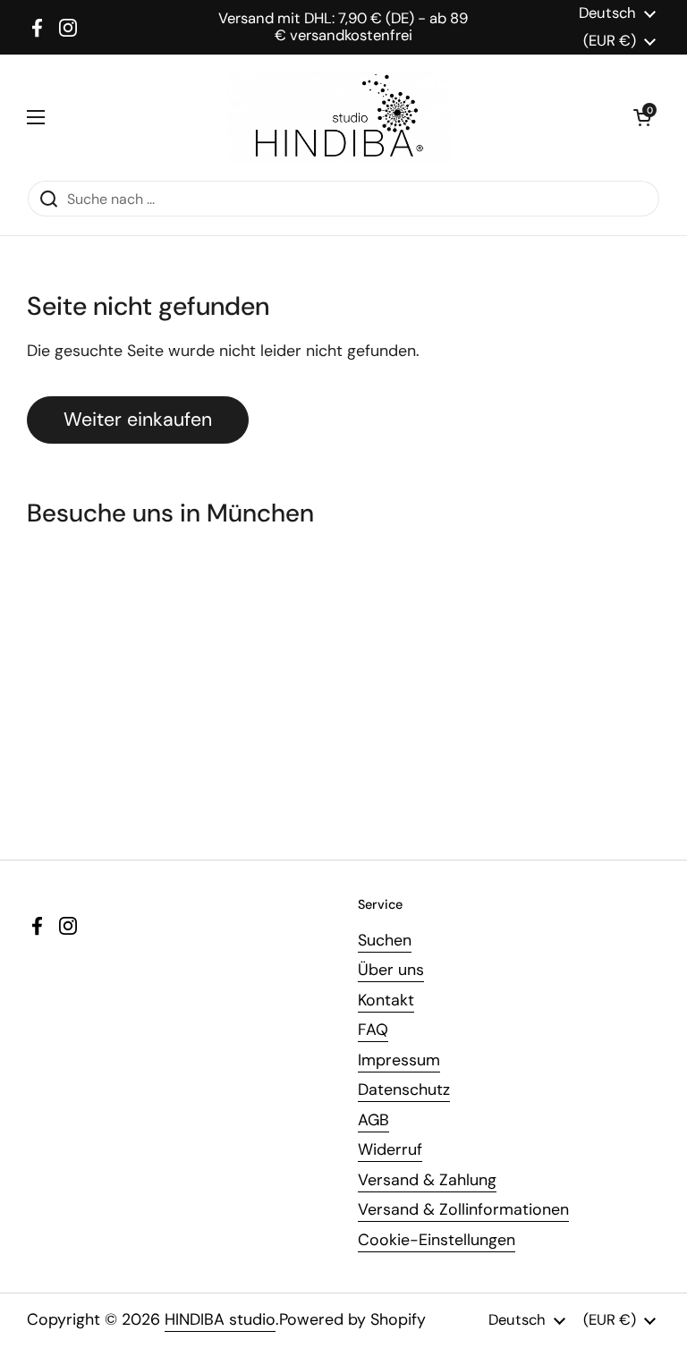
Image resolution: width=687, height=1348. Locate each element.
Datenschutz (404, 1089)
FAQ (373, 1029)
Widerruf (390, 1149)
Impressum (399, 1060)
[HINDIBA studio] (339, 117)
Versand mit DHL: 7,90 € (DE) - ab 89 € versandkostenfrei (343, 27)
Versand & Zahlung (427, 1180)
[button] (642, 117)
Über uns (391, 969)
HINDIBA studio (220, 1319)
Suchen (384, 940)
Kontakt (386, 1000)
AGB (373, 1120)
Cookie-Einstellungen (436, 1240)
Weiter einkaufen (138, 419)
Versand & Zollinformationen (463, 1209)
